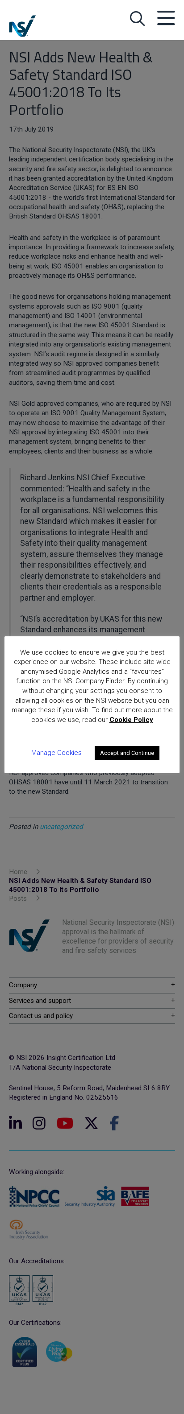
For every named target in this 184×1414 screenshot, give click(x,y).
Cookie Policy (131, 720)
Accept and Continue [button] (127, 753)
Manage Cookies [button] (56, 753)
